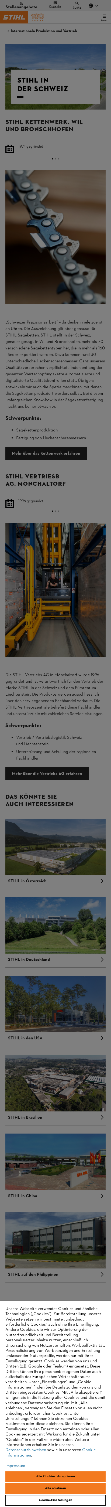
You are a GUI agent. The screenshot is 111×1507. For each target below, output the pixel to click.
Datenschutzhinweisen (25, 1450)
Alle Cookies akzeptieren (55, 1476)
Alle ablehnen (55, 1488)
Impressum (15, 1466)
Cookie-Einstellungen (55, 1500)
